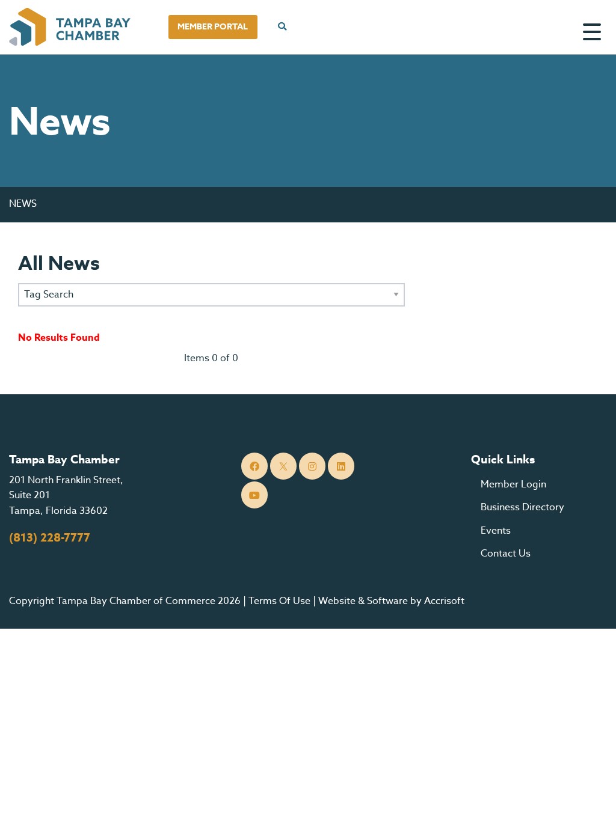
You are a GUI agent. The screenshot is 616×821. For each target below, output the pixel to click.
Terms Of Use (279, 601)
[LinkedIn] (341, 466)
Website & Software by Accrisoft (391, 601)
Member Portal (212, 26)
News (23, 204)
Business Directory (522, 507)
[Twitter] (283, 466)
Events (496, 530)
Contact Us (506, 553)
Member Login (513, 484)
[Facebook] (254, 466)
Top (589, 797)
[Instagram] (312, 466)
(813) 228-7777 (49, 538)
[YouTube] (254, 494)
